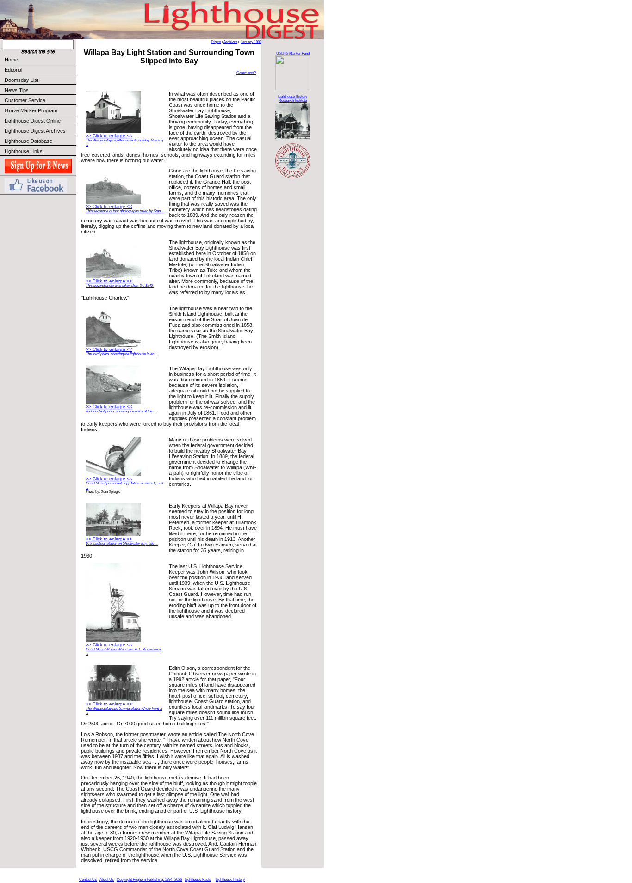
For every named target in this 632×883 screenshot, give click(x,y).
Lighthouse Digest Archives (35, 131)
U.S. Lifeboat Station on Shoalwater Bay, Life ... (122, 543)
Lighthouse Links (24, 151)
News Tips (17, 90)
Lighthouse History (230, 879)
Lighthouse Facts (198, 879)
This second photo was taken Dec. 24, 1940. (120, 285)
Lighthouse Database (28, 141)
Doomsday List (21, 80)
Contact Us (88, 879)
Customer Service (25, 100)
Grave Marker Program (31, 110)
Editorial (13, 70)
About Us (106, 879)
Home (11, 59)
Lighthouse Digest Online (33, 120)
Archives (230, 42)
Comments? (246, 73)
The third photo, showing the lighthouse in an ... (122, 354)
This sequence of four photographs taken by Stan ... (125, 211)
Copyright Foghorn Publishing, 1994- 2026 (149, 879)
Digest (216, 42)
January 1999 (251, 42)
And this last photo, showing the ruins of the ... (121, 411)
